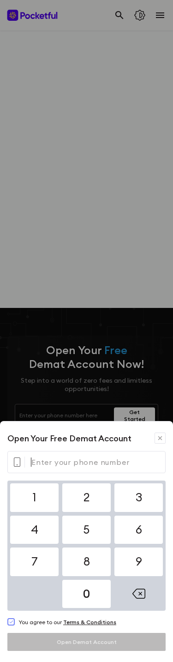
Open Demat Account (87, 641)
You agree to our (67, 622)
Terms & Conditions (89, 622)
